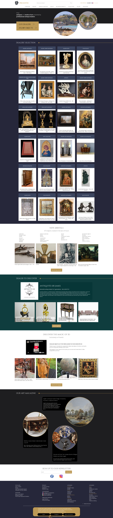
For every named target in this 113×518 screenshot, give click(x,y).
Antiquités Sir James (50, 286)
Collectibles (42, 239)
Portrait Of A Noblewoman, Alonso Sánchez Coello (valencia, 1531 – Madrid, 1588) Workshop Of (66, 189)
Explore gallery (56, 326)
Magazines (85, 6)
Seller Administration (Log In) (21, 489)
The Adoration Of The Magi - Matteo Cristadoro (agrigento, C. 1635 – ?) (47, 72)
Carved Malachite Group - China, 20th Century (85, 190)
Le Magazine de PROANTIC (49, 492)
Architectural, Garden (65, 236)
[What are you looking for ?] (71, 3)
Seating (20, 236)
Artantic (66, 77)
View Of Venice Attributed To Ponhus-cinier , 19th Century (27, 72)
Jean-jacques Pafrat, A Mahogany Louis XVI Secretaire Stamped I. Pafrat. (27, 190)
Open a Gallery (18, 486)
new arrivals (83, 2)
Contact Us (44, 487)
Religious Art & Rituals (71, 500)
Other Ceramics (85, 237)
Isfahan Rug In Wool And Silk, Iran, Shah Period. (27, 219)
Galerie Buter (66, 48)
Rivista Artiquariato (47, 495)
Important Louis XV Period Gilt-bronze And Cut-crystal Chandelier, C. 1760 (46, 190)
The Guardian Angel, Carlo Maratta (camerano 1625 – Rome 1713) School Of (86, 131)
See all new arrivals (56, 270)
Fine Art (34, 6)
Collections (71, 6)
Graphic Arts (21, 239)
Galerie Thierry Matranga (47, 48)
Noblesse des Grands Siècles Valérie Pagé (27, 78)
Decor (51, 6)
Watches (41, 236)
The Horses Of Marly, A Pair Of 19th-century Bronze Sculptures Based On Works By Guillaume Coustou (85, 218)
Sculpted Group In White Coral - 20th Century (66, 101)
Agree (43, 514)
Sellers (78, 6)
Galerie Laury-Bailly (27, 48)
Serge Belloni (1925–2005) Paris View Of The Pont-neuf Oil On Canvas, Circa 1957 (47, 219)
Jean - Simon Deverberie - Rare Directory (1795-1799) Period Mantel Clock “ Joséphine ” (27, 130)
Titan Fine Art (86, 48)
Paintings (21, 241)
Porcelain (84, 235)
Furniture (27, 6)
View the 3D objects (56, 385)
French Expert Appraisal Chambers (22, 496)
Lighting (62, 237)
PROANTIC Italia (45, 489)
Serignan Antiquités (27, 165)
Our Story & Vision (45, 486)
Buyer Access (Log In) (19, 494)
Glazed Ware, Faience (86, 236)
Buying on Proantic (19, 495)
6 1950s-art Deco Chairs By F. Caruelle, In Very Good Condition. (27, 101)
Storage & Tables (22, 235)
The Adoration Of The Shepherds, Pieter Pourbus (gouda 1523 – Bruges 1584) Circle (66, 218)
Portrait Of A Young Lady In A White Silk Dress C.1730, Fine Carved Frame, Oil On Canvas (86, 71)
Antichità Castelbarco (86, 107)
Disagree (57, 514)
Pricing (16, 487)
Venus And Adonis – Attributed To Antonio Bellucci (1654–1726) (85, 101)
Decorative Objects (61, 6)
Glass (83, 239)
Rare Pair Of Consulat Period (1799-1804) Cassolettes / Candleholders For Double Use (47, 130)
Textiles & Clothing (86, 241)
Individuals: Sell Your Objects (21, 490)
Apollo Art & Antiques (27, 107)
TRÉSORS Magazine (47, 494)
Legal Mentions (45, 499)
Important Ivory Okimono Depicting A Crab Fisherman (66, 72)
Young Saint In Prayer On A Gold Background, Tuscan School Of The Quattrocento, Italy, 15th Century (47, 159)
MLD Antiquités (46, 165)
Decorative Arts (64, 239)
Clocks (62, 235)
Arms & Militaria (43, 241)
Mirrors (62, 238)
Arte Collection (46, 136)
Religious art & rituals (44, 240)
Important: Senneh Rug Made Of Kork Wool (27, 160)
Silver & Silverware (86, 238)
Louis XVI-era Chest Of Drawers (86, 160)
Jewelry (41, 235)
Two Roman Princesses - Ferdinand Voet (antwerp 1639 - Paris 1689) (47, 101)
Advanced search (87, 503)
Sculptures (21, 240)
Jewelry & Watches (43, 6)
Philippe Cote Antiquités (66, 136)
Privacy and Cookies (46, 500)
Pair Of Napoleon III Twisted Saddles (66, 160)
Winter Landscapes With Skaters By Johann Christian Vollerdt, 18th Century (66, 131)
